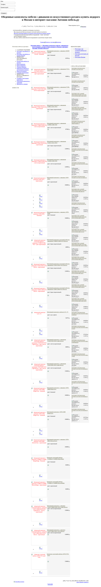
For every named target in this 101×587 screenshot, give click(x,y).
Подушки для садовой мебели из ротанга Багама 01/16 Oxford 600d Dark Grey (79, 95)
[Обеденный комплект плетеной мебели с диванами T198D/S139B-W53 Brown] (40, 259)
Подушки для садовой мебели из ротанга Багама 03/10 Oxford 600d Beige (79, 258)
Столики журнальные (23, 72)
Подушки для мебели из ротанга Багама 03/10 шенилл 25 (80, 383)
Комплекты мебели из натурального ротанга (23, 69)
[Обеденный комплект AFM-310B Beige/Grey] (40, 431)
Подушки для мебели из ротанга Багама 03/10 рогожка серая (80, 355)
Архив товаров (50, 584)
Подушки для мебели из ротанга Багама (23, 55)
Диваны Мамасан (21, 67)
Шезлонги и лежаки (22, 84)
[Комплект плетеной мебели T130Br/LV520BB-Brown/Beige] (40, 501)
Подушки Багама (80, 57)
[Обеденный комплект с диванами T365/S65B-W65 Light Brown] (40, 383)
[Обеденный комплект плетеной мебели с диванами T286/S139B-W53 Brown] (40, 307)
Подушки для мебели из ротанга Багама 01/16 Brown (79, 177)
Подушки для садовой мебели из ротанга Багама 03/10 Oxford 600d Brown (79, 190)
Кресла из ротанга (22, 71)
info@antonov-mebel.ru (82, 582)
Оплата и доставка (50, 42)
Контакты (58, 42)
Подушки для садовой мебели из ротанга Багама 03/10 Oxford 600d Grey (79, 272)
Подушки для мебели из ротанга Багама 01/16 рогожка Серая (80, 150)
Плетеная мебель (35, 45)
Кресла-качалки (21, 64)
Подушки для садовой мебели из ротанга (80, 50)
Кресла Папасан (21, 65)
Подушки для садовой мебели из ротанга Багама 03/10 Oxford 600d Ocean (79, 230)
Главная (42, 42)
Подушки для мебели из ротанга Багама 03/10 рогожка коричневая (80, 341)
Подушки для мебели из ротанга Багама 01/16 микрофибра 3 (78, 136)
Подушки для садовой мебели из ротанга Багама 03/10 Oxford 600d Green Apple (79, 244)
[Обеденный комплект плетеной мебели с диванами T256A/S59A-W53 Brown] (40, 283)
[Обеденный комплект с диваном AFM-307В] (40, 231)
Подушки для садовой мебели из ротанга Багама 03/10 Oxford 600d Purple (79, 217)
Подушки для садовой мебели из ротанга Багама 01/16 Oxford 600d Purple (79, 286)
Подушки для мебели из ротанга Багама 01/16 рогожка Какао (80, 164)
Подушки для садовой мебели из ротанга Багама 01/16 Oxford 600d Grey (79, 108)
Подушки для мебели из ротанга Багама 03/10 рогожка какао (80, 327)
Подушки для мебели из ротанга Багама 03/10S (78, 81)
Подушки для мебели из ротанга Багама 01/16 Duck (79, 204)
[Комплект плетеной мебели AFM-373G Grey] (40, 573)
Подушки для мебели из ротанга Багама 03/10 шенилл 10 (80, 369)
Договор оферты (50, 583)
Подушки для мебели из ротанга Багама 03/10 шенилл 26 (80, 396)
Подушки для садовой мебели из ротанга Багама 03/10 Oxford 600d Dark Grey (79, 300)
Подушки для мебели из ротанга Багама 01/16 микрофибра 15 (78, 122)
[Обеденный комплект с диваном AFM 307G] (40, 197)
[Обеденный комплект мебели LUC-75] (40, 331)
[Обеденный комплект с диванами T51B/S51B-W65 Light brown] (40, 359)
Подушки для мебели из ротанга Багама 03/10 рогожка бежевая (80, 313)
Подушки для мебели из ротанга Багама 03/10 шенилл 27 (80, 410)
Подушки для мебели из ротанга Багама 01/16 (78, 69)
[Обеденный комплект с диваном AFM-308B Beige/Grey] (40, 407)
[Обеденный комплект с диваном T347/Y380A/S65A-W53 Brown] (40, 549)
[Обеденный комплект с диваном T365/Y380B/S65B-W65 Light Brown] (40, 525)
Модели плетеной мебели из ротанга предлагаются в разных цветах (32, 33)
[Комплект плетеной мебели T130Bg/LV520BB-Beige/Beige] (40, 477)
